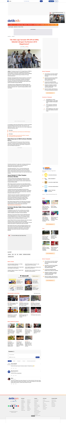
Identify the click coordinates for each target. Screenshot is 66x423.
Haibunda (53, 402)
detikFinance (23, 402)
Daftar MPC (51, 1)
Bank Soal (16, 26)
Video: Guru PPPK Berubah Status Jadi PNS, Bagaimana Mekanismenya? (45, 208)
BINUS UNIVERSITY (51, 178)
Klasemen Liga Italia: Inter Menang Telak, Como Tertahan (23, 315)
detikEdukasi (23, 401)
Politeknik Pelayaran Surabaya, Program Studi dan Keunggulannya (15, 271)
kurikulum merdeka (26, 254)
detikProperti (23, 410)
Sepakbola (22, 407)
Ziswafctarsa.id (36, 410)
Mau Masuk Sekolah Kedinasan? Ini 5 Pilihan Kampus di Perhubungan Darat (15, 264)
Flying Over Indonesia (37, 411)
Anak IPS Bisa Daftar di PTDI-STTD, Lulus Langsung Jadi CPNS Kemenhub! (32, 264)
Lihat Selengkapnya (50, 224)
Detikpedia (42, 24)
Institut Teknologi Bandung (51, 191)
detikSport (22, 406)
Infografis (52, 24)
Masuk (56, 1)
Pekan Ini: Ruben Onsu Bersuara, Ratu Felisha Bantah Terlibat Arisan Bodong (28, 331)
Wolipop (28, 403)
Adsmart (35, 402)
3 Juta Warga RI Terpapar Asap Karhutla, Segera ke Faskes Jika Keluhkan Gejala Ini (19, 344)
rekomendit (36, 414)
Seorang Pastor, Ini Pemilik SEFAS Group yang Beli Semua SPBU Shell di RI (12, 315)
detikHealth (28, 402)
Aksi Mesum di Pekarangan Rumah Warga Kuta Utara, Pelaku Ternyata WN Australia (36, 304)
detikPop (28, 410)
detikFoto (28, 407)
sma (13, 254)
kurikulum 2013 (11, 256)
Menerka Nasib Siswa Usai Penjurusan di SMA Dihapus (19, 131)
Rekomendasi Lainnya (37, 293)
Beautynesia (53, 403)
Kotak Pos (44, 403)
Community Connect (37, 415)
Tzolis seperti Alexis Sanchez (36, 314)
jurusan (9, 254)
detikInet (22, 403)
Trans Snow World (37, 406)
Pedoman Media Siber (46, 401)
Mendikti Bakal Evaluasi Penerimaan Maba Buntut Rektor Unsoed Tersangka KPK (11, 331)
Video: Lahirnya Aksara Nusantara (54, 207)
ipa (15, 254)
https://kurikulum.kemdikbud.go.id (14, 205)
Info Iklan (44, 406)
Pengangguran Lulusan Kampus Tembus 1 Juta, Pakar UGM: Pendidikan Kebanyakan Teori (52, 101)
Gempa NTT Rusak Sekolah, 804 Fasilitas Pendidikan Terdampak (46, 249)
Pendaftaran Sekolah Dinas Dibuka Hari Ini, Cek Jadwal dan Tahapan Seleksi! (23, 304)
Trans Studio (36, 407)
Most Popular (10, 26)
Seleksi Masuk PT (36, 24)
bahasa (20, 254)
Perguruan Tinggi (20, 24)
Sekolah (14, 24)
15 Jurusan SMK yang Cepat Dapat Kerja (18, 235)
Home (11, 24)
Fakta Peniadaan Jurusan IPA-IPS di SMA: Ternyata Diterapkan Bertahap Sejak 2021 (19, 136)
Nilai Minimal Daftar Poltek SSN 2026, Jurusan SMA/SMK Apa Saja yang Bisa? (32, 271)
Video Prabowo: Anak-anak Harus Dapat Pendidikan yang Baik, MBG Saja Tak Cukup (45, 219)
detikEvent (35, 403)
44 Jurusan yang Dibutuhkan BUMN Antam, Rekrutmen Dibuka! (51, 82)
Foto (46, 24)
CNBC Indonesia (54, 401)
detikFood (28, 401)
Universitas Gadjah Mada (53, 182)
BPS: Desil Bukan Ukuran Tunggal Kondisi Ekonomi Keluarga (19, 331)
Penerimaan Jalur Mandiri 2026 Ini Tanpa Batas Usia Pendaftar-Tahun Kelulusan (16, 267)
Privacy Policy (45, 407)
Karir (43, 402)
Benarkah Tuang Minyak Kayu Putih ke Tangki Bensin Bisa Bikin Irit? (37, 331)
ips (17, 254)
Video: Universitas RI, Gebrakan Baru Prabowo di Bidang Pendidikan (54, 219)
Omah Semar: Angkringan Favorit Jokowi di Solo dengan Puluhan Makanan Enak (11, 344)
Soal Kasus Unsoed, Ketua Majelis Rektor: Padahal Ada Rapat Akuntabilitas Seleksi (51, 79)
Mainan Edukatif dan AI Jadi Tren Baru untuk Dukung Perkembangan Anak (54, 249)
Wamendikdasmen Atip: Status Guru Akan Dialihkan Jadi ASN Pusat (52, 109)
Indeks (56, 24)
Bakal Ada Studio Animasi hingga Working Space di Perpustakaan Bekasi (46, 238)
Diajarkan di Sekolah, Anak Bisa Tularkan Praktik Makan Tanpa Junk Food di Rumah (51, 86)
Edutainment (30, 24)
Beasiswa (25, 24)
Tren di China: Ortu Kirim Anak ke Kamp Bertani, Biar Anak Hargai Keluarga (51, 74)
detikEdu (9, 36)
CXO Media (53, 406)
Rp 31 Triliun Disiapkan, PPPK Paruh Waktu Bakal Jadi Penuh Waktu (13, 304)
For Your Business (36, 412)
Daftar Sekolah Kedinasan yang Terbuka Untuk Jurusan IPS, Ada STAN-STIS (33, 267)
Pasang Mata (36, 401)
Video (49, 24)
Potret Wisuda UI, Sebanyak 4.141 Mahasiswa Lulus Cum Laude (51, 105)
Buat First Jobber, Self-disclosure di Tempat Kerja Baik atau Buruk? (51, 90)
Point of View (20, 26)
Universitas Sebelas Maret (53, 186)
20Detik (28, 406)
